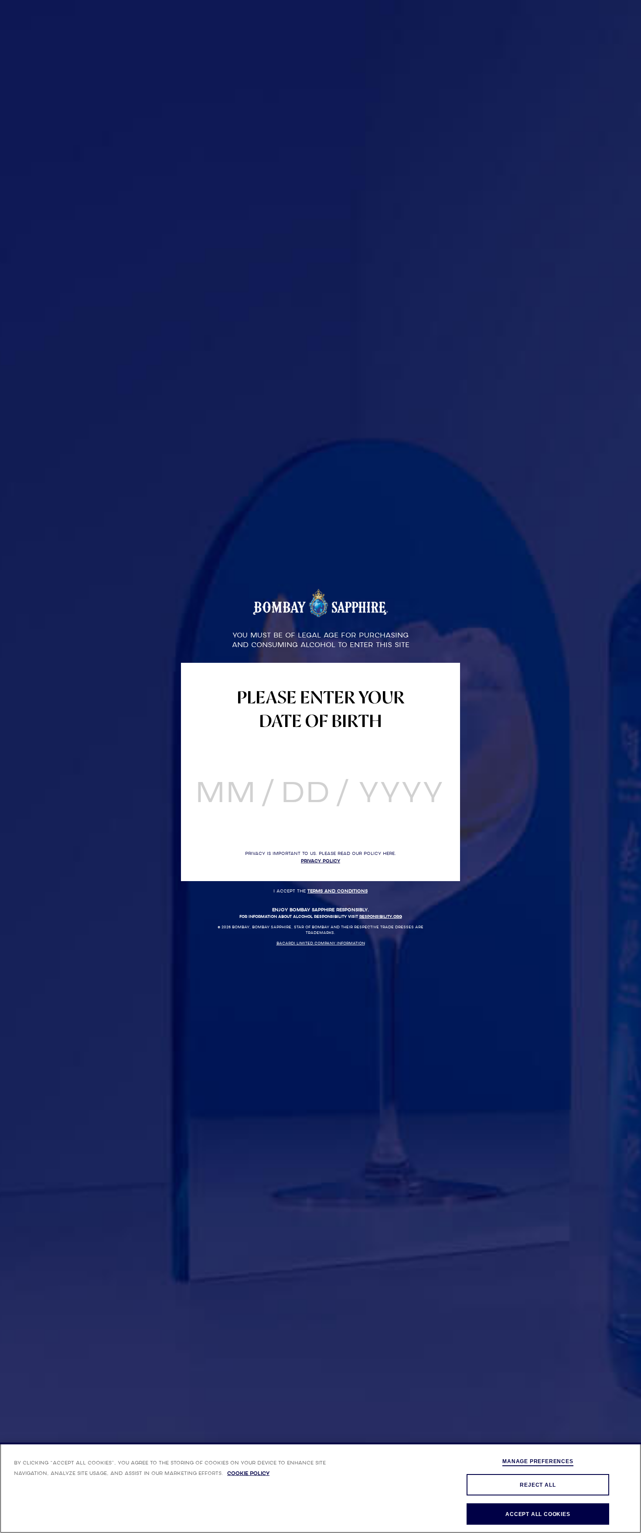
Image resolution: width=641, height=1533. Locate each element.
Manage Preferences (537, 1461)
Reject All (538, 1485)
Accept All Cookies (537, 1514)
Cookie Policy (248, 1473)
